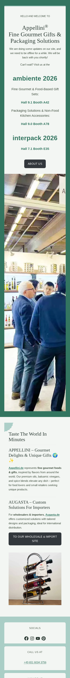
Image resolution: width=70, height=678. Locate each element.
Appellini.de (16, 467)
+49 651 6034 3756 (35, 662)
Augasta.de (52, 514)
